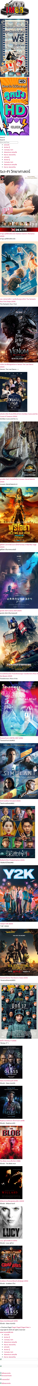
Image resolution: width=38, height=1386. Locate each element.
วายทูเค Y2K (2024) (6, 923)
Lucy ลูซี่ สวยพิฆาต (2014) (8, 1240)
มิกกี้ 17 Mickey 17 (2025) (8, 1040)
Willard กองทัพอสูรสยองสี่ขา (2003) (12, 1201)
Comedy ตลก (8, 150)
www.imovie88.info (6, 1332)
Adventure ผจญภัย (10, 152)
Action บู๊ (7, 147)
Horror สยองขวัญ (10, 154)
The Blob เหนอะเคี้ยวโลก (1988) (10, 1161)
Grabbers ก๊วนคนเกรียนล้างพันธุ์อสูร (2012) (14, 1281)
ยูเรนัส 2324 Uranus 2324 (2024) (11, 610)
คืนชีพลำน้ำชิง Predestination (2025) (12, 860)
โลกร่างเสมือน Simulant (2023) (10, 801)
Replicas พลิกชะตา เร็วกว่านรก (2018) (12, 1120)
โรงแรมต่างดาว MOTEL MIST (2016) (11, 738)
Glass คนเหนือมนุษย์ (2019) (9, 1080)
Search (2, 137)
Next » (28, 1327)
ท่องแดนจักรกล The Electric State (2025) (14, 978)
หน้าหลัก (6, 145)
